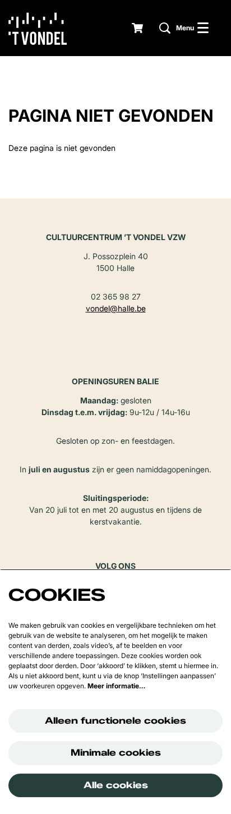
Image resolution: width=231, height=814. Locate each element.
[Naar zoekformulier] (164, 28)
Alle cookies (116, 785)
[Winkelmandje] (138, 28)
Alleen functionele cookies (115, 720)
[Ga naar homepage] (46, 28)
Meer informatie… (116, 686)
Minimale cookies (116, 752)
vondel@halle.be (116, 308)
